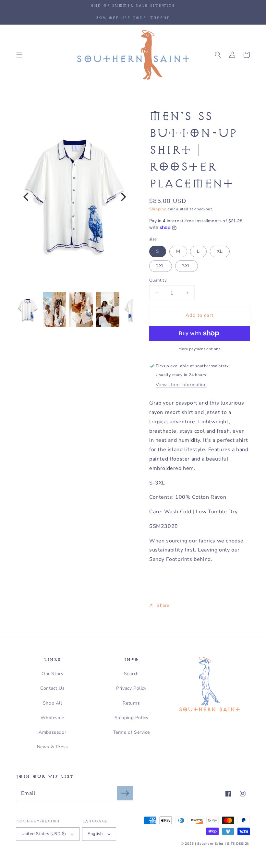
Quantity (158, 280)
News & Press (52, 747)
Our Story (52, 674)
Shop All (52, 703)
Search (131, 674)
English (95, 834)
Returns (131, 703)
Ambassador (52, 732)
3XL (186, 266)
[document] (74, 197)
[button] (19, 55)
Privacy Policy (131, 688)
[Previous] (26, 197)
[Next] (122, 197)
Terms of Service (131, 732)
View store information (181, 385)
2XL (160, 266)
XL (220, 251)
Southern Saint (210, 843)
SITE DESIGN (238, 843)
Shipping (158, 209)
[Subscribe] (125, 793)
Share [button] (163, 605)
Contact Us (52, 688)
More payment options (199, 348)
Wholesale (52, 718)
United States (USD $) (43, 834)
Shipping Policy (132, 718)
